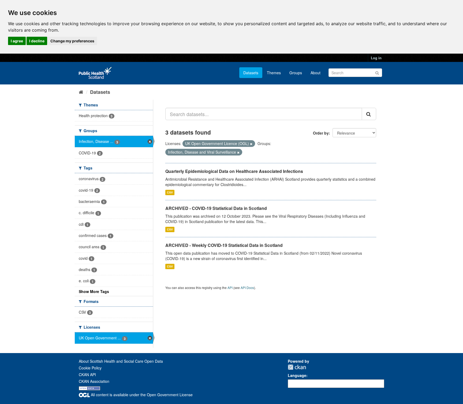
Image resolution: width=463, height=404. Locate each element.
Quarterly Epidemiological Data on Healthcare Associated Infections (234, 171)
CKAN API (87, 374)
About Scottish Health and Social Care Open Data (121, 361)
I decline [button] (36, 41)
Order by (321, 133)
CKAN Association (94, 381)
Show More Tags (94, 291)
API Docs (247, 287)
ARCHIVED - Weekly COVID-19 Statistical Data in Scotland (224, 245)
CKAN (297, 367)
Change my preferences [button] (72, 41)
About (315, 72)
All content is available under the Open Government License (141, 394)
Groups (295, 72)
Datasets (250, 72)
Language (297, 375)
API (230, 287)
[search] (369, 114)
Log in (376, 57)
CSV (170, 192)
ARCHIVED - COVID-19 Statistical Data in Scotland (216, 208)
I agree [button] (17, 41)
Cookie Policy (90, 367)
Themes (274, 72)
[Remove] (251, 144)
